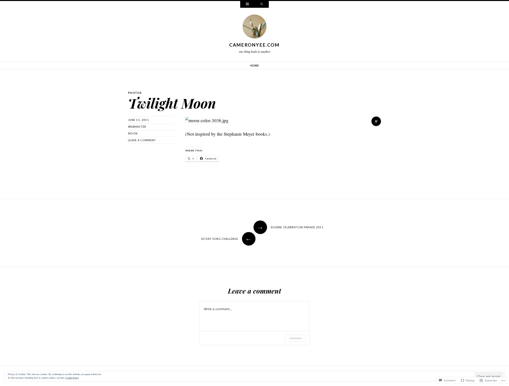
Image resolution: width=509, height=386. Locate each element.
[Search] (261, 4)
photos (135, 92)
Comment (295, 338)
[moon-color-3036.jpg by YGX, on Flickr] (206, 120)
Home (254, 65)
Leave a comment (142, 140)
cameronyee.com (254, 45)
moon (133, 133)
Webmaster (137, 126)
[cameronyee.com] (254, 27)
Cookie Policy (72, 377)
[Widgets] (247, 4)
